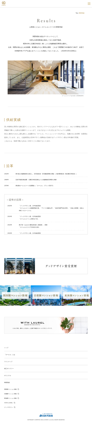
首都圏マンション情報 (10, 393)
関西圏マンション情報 (10, 389)
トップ (6, 347)
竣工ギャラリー (9, 368)
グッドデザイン (8, 407)
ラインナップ (8, 361)
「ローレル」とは (9, 354)
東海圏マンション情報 (10, 398)
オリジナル (7, 375)
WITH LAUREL (8, 402)
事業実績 (7, 382)
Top (77, 13)
